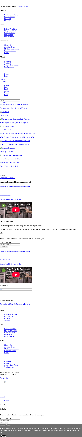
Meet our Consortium (11, 49)
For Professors (9, 37)
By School (7, 19)
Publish (2, 80)
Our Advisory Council (11, 65)
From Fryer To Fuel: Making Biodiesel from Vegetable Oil (15, 186)
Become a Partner (10, 51)
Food (6, 89)
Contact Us (4, 378)
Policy (6, 93)
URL (2, 233)
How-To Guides (9, 33)
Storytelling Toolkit (10, 31)
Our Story (7, 61)
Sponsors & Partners (23, 304)
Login (6, 76)
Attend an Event (9, 47)
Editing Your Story (10, 29)
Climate (7, 85)
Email (5, 242)
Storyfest (7, 21)
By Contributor (9, 17)
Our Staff (7, 63)
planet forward (23, 6)
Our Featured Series (11, 15)
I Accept (3, 436)
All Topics (3, 81)
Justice (6, 91)
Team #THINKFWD (5, 195)
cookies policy (29, 430)
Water (6, 95)
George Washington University (10, 199)
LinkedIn (3, 409)
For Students (8, 35)
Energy (6, 87)
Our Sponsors (9, 67)
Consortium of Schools (7, 304)
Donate (6, 53)
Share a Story (8, 45)
